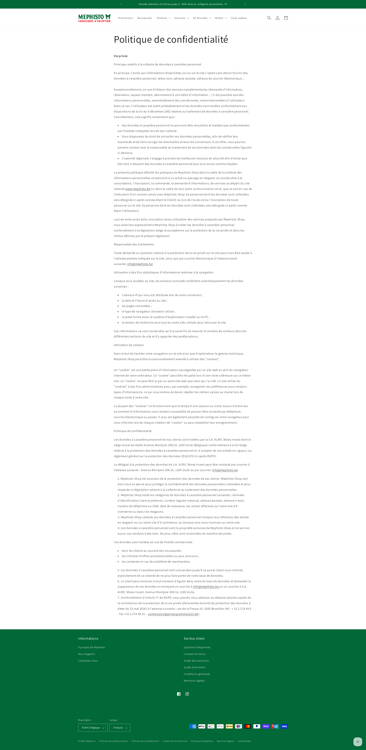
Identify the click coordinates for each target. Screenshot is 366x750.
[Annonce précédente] (121, 4)
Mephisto (90, 741)
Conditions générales (197, 674)
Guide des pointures (196, 660)
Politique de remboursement (114, 741)
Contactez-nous (88, 660)
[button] (163, 18)
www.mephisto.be (137, 189)
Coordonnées (244, 741)
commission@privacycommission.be (173, 614)
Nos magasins (86, 653)
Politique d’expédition (202, 741)
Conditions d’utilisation (175, 741)
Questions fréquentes (197, 647)
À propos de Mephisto (91, 647)
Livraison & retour (195, 653)
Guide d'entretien (194, 667)
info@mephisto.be (140, 264)
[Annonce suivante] (245, 4)
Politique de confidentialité (145, 741)
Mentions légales (194, 680)
